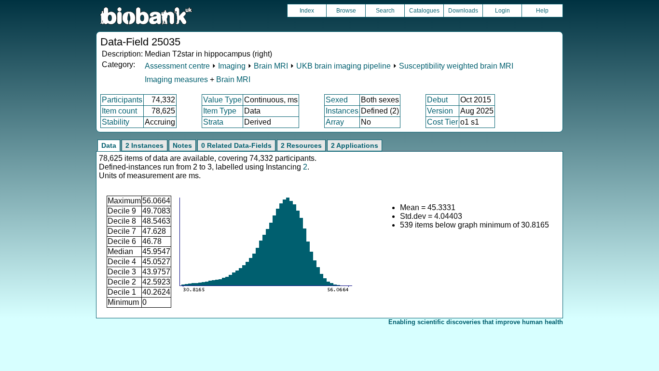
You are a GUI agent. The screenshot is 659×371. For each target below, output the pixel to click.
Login (502, 10)
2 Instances (144, 145)
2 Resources (301, 145)
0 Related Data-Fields (236, 145)
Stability (115, 122)
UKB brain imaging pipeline (343, 66)
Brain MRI (271, 66)
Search (385, 10)
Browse (346, 10)
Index (307, 10)
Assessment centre (177, 66)
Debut (437, 100)
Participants (122, 100)
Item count (119, 111)
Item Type (219, 111)
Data (108, 145)
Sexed (337, 100)
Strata (213, 122)
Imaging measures (177, 79)
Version (440, 111)
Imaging (232, 66)
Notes (182, 145)
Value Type (222, 100)
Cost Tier (442, 122)
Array (335, 122)
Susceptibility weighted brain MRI (456, 66)
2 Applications (354, 145)
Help (542, 10)
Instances (342, 111)
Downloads (463, 10)
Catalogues (424, 10)
